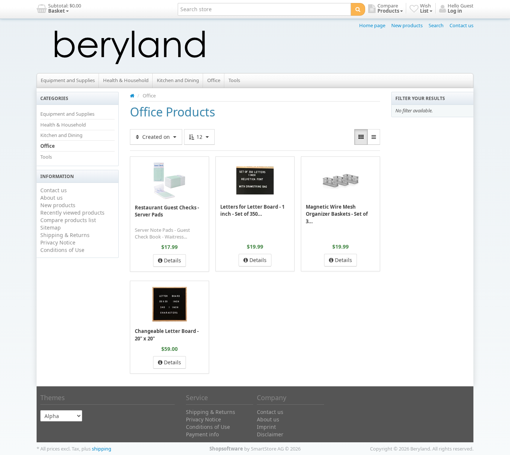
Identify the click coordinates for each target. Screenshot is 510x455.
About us (51, 197)
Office (213, 80)
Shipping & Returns (65, 235)
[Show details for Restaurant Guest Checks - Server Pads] (169, 180)
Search (436, 25)
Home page (372, 25)
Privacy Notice (57, 242)
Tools (234, 80)
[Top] (132, 95)
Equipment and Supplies (68, 80)
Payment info (202, 434)
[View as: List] (373, 137)
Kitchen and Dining (178, 80)
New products (407, 25)
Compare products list (68, 220)
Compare (195, 162)
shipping (101, 448)
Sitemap (50, 227)
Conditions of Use (62, 249)
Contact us (461, 25)
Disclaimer (270, 434)
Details (171, 260)
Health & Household (126, 80)
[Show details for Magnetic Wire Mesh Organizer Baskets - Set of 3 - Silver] (340, 180)
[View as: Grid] (361, 137)
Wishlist (146, 162)
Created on (156, 136)
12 (199, 136)
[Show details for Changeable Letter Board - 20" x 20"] (169, 304)
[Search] (358, 9)
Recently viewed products (72, 212)
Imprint (266, 426)
